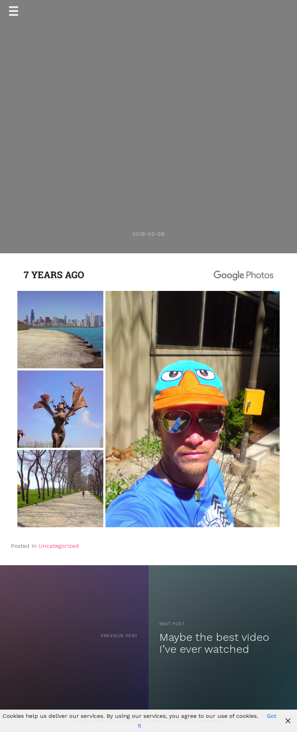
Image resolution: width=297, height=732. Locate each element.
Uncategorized (58, 545)
